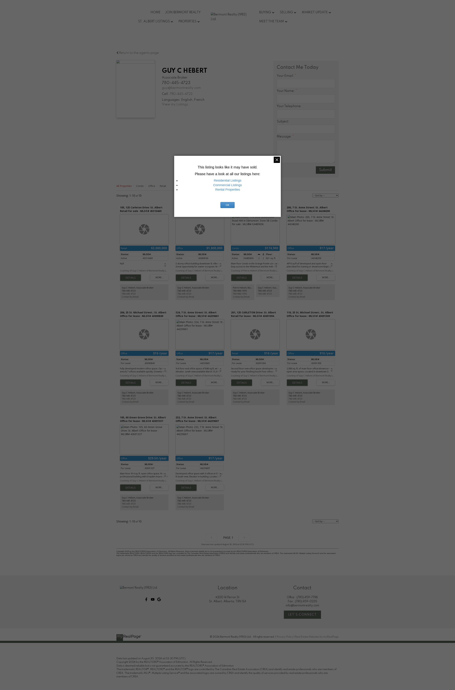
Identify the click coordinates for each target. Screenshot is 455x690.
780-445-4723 (181, 94)
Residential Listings (227, 180)
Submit (325, 170)
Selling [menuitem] (286, 12)
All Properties (124, 186)
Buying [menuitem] (265, 12)
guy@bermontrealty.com (181, 88)
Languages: (171, 99)
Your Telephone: (289, 106)
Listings (182, 104)
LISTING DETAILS (130, 277)
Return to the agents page (138, 53)
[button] (146, 599)
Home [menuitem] (155, 12)
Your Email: (286, 75)
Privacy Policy (285, 637)
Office (151, 186)
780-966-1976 (240, 293)
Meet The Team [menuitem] (271, 21)
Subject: (283, 121)
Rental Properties (227, 189)
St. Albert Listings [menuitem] (154, 21)
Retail (163, 186)
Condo (140, 186)
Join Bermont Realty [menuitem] (183, 12)
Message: (285, 136)
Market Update (315, 12)
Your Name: (286, 91)
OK (227, 205)
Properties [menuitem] (187, 21)
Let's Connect (302, 614)
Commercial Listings (227, 185)
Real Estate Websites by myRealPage (317, 637)
